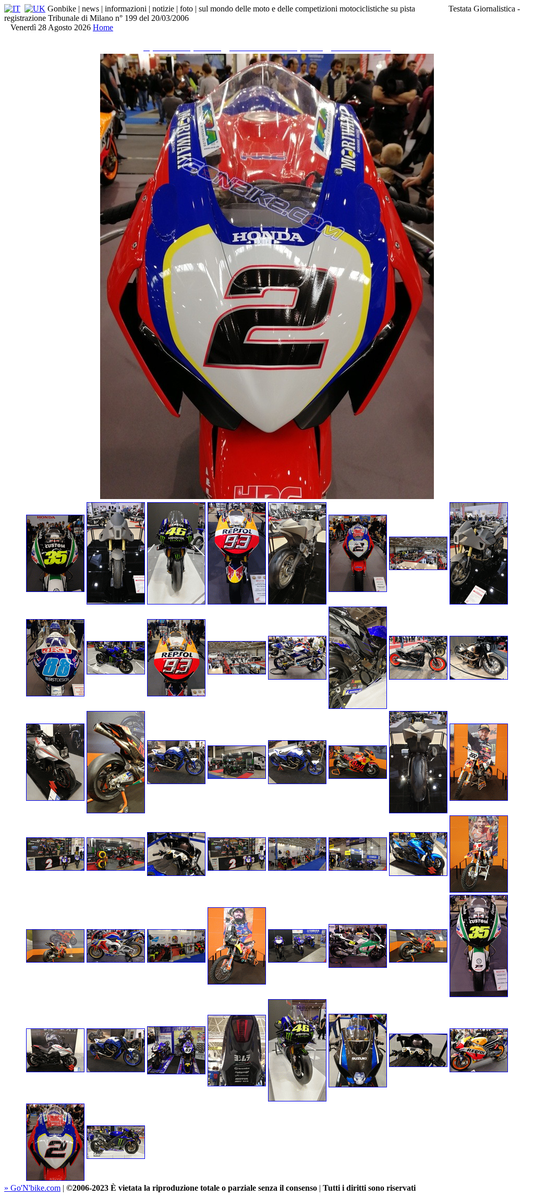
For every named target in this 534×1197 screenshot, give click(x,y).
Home (103, 27)
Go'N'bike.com (32, 1187)
